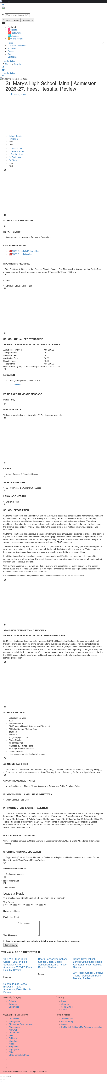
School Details (15, 136)
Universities (14, 1006)
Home (10, 42)
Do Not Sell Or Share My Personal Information (81, 1027)
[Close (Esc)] (1, 1076)
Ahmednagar (14, 1027)
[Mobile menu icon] (53, 4)
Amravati (13, 1029)
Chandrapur (14, 1032)
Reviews (13, 138)
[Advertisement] (53, 193)
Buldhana (13, 1038)
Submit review (10, 944)
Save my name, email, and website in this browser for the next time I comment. (43, 941)
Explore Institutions (17, 45)
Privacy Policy (67, 1021)
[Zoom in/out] (9, 1076)
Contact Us (12, 56)
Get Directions (15, 384)
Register (17, 64)
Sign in (8, 64)
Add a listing (9, 61)
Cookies (64, 1024)
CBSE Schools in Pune (19, 1054)
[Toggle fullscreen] (7, 1076)
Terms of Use (67, 1018)
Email (5, 917)
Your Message (10, 935)
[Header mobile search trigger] (3, 76)
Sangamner (14, 1046)
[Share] (4, 1076)
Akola (11, 1043)
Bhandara (13, 1040)
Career (11, 51)
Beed (11, 1035)
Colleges (13, 1004)
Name (6, 911)
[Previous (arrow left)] (1, 1079)
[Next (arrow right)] (4, 1079)
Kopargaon (14, 1049)
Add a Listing (67, 1006)
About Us (12, 48)
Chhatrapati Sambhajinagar (21, 1024)
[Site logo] (23, 9)
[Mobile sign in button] (3, 67)
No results (28, 20)
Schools (12, 1001)
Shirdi (11, 1052)
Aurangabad (14, 1021)
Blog (10, 54)
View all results (12, 20)
